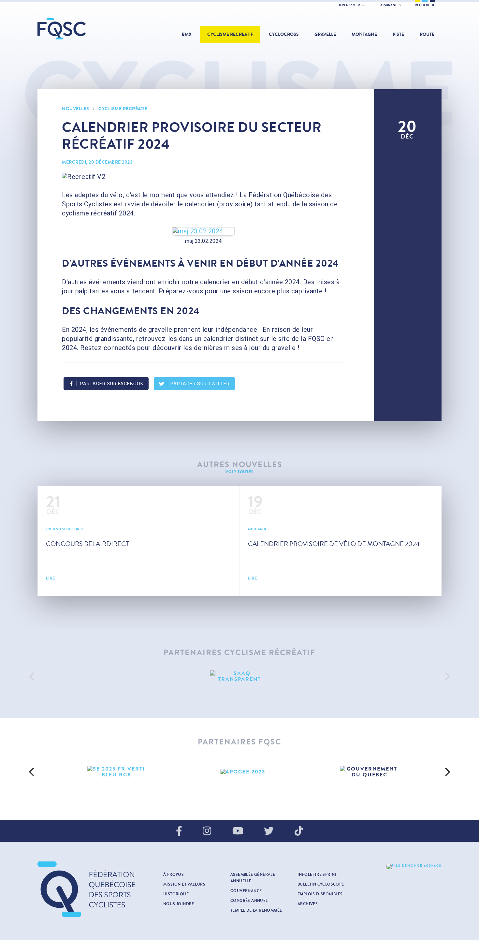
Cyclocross (284, 34)
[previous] (32, 676)
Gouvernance (246, 891)
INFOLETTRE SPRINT (317, 874)
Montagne (364, 34)
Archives (308, 904)
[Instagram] (206, 831)
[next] (447, 676)
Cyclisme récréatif (230, 34)
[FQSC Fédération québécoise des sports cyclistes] (78, 28)
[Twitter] (269, 831)
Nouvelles (75, 108)
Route (427, 34)
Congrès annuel (249, 900)
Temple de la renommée (256, 910)
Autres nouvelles (239, 464)
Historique (176, 894)
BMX (187, 34)
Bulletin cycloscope (321, 884)
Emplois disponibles (320, 894)
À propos (173, 874)
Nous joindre (178, 904)
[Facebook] (179, 831)
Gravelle (325, 34)
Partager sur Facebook (111, 383)
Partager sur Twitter (200, 383)
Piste (398, 34)
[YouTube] (238, 831)
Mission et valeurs (184, 884)
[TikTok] (298, 831)
